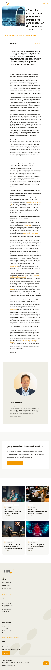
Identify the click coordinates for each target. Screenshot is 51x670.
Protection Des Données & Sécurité (32, 7)
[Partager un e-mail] (40, 43)
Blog (12, 34)
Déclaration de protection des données (11, 649)
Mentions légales (6, 646)
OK (46, 663)
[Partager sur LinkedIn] (35, 43)
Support (4, 644)
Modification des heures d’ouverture (10, 594)
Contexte (42, 7)
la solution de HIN (28, 225)
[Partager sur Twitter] (37, 43)
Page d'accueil (7, 34)
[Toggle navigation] (47, 3)
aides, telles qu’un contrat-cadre (30, 233)
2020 (16, 34)
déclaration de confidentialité (11, 665)
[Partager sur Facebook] (33, 43)
